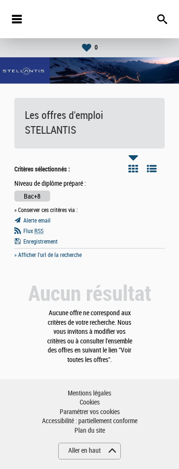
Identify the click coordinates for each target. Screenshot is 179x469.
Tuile (133, 168)
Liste (152, 168)
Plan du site (89, 430)
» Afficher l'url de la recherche (48, 255)
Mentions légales (89, 393)
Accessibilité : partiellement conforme (89, 421)
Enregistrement (40, 241)
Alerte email (37, 220)
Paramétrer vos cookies (90, 412)
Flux (33, 231)
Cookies (90, 402)
